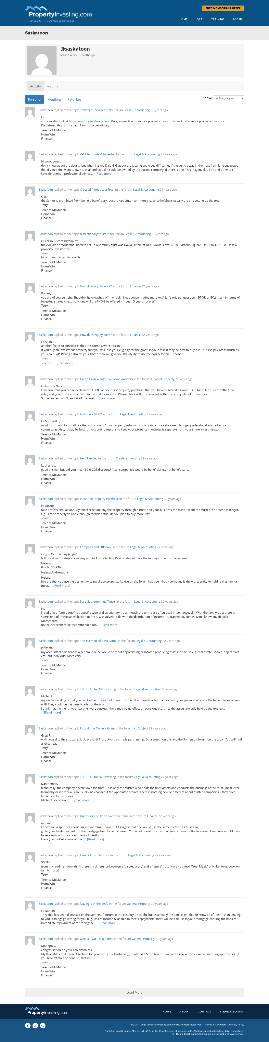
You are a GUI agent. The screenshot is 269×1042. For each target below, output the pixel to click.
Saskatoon (46, 110)
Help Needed (88, 458)
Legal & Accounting (137, 110)
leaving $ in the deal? (94, 904)
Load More (135, 992)
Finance (135, 286)
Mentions (54, 99)
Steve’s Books (231, 1011)
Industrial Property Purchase (99, 499)
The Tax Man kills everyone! (98, 641)
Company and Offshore (96, 547)
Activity (35, 86)
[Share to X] (35, 1025)
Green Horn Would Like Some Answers (106, 379)
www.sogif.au (236, 1033)
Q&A (199, 19)
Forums (52, 86)
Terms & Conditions (216, 1024)
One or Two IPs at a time (96, 939)
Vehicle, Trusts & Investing (97, 154)
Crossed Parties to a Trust (97, 189)
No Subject (140, 728)
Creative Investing (128, 458)
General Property (162, 379)
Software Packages (92, 110)
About (184, 1011)
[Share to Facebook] (28, 1025)
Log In (237, 19)
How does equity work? (96, 286)
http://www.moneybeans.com (89, 121)
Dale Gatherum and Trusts (98, 601)
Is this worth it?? (91, 414)
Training (217, 19)
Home (183, 19)
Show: (207, 98)
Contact (205, 1011)
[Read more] (104, 173)
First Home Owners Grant (97, 728)
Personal (34, 99)
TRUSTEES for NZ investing (98, 689)
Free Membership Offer (223, 8)
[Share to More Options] (42, 1025)
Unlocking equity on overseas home (104, 816)
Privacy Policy (236, 1024)
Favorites (74, 99)
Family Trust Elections (94, 855)
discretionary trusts (93, 234)
